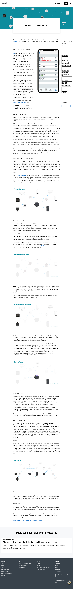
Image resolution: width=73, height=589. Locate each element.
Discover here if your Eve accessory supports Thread (27, 520)
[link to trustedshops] (69, 582)
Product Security (5, 571)
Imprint (3, 575)
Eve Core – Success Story (25, 563)
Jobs (2, 567)
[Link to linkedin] (56, 576)
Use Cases (64, 43)
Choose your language (60, 580)
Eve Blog (57, 565)
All (62, 39)
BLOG (54, 3)
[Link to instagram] (64, 574)
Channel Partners (23, 565)
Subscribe (66, 106)
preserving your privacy (19, 102)
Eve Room (64, 77)
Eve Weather (65, 90)
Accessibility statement (6, 573)
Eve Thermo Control (65, 83)
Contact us (57, 563)
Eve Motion (65, 72)
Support (57, 567)
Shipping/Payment (41, 569)
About (2, 563)
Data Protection (5, 569)
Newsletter (57, 569)
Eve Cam (64, 57)
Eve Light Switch (66, 70)
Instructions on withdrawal (43, 567)
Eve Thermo (65, 80)
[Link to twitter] (58, 574)
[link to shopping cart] (70, 3)
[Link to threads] (67, 574)
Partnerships (58, 571)
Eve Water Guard (66, 87)
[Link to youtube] (61, 574)
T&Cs (38, 565)
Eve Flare (64, 67)
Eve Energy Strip (66, 65)
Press (2, 565)
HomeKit (64, 49)
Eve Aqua (64, 55)
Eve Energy (44, 246)
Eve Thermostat (66, 85)
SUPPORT (59, 3)
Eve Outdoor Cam (65, 75)
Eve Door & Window (20, 175)
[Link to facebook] (56, 574)
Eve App (64, 45)
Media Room (22, 567)
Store (66, 3)
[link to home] (6, 3)
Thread (16, 41)
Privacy (64, 47)
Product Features (67, 41)
